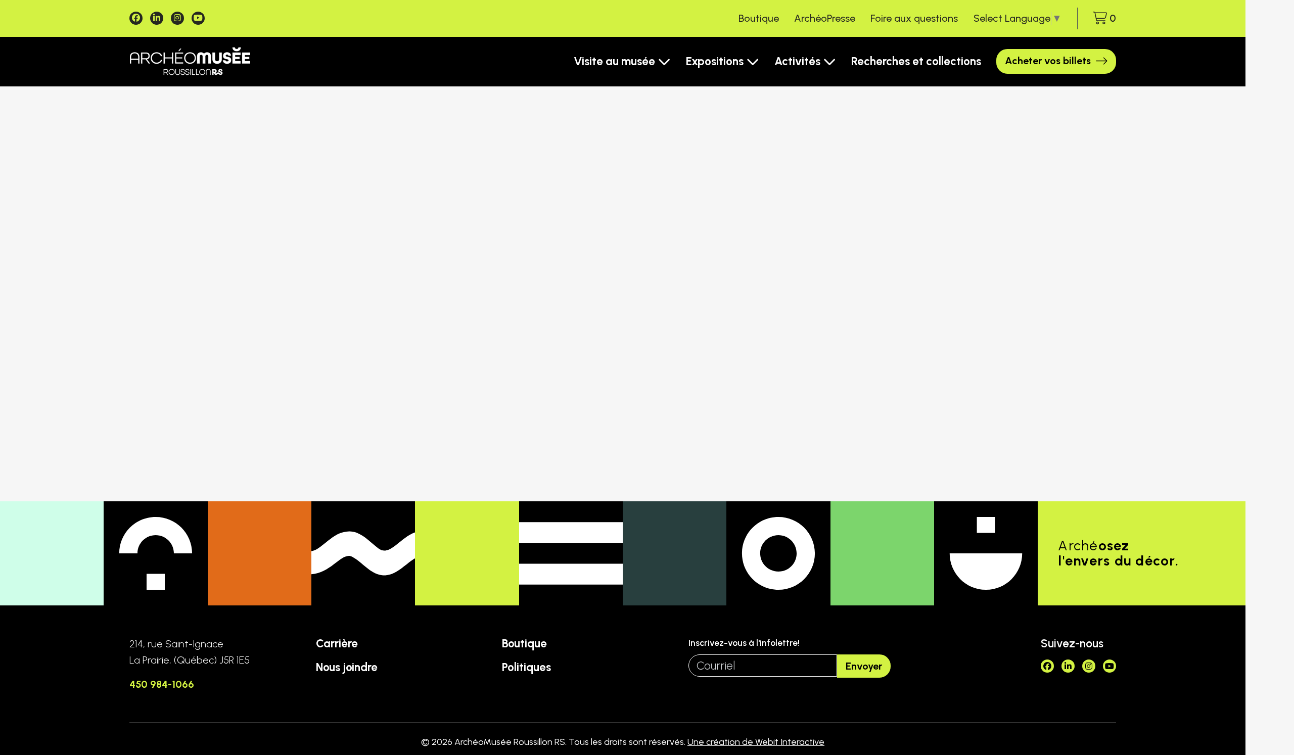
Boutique (758, 18)
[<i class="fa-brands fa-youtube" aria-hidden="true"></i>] (198, 18)
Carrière (337, 643)
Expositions (715, 61)
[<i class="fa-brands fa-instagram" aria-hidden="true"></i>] (177, 18)
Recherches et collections (916, 61)
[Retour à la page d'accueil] (190, 61)
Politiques (526, 667)
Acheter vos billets (1048, 61)
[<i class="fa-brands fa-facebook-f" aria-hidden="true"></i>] (136, 18)
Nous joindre (347, 667)
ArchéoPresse (824, 18)
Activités (797, 61)
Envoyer (864, 666)
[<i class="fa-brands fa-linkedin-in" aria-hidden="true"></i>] (156, 18)
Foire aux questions (914, 18)
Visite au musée (614, 61)
